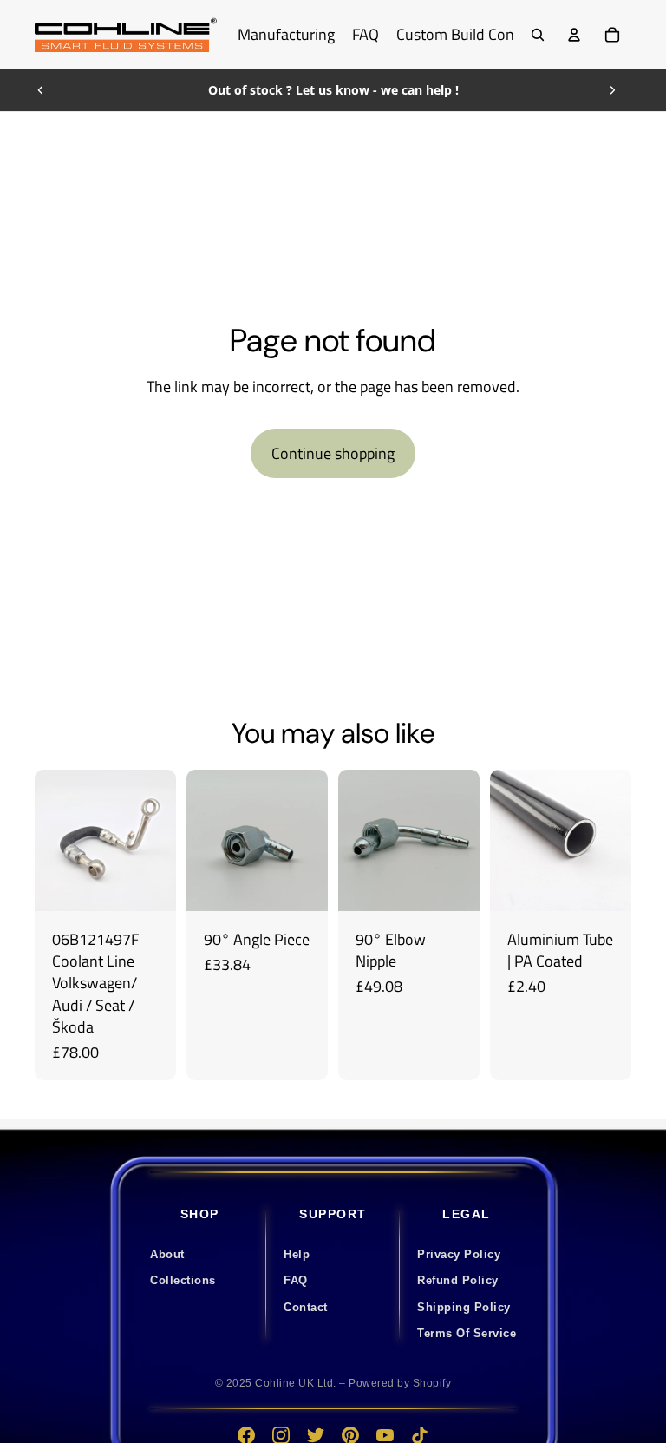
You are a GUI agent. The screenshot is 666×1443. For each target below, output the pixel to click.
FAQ (296, 1280)
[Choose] (452, 884)
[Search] (538, 35)
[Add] (149, 884)
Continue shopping (333, 453)
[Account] (574, 35)
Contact (306, 1307)
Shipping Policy (464, 1307)
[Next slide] (612, 90)
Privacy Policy (458, 1254)
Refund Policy (458, 1280)
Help (297, 1254)
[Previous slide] (41, 90)
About (167, 1254)
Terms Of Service (466, 1333)
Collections (183, 1280)
